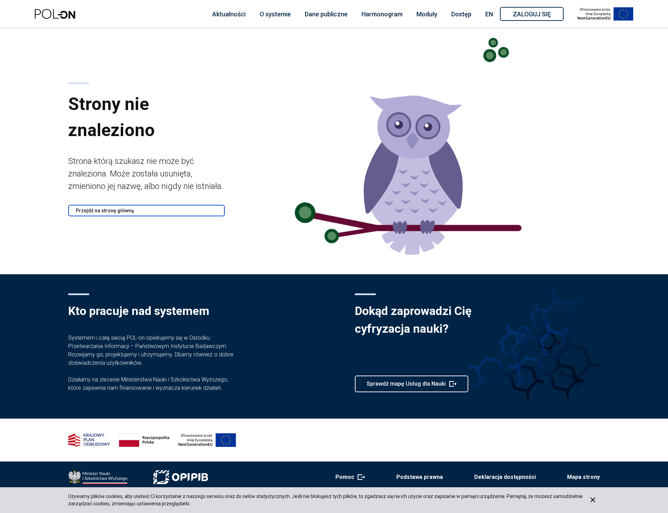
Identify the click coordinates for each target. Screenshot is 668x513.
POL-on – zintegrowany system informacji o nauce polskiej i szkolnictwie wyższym (55, 14)
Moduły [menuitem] (426, 14)
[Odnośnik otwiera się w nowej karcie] (97, 477)
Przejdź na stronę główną (105, 210)
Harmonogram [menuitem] (382, 14)
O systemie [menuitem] (275, 14)
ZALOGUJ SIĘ (537, 15)
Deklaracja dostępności (505, 477)
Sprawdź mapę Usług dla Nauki (406, 386)
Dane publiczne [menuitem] (326, 14)
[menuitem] (229, 14)
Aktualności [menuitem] (229, 14)
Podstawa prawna (419, 477)
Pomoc (348, 477)
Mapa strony (583, 477)
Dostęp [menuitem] (461, 14)
